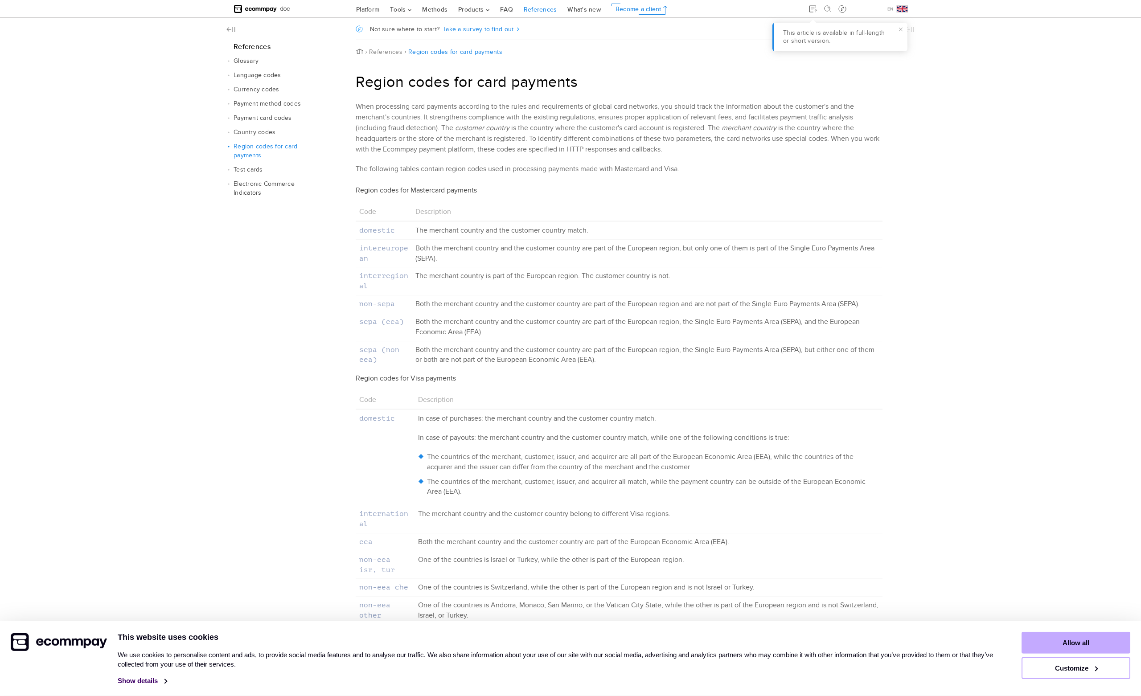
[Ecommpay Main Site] (255, 9)
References (540, 9)
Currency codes (256, 89)
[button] (228, 61)
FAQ (506, 9)
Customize (1072, 668)
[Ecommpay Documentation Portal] (285, 9)
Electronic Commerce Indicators (264, 188)
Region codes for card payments (265, 151)
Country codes (254, 132)
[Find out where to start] (842, 9)
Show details (139, 680)
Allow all (1076, 643)
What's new (584, 9)
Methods (434, 9)
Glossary (246, 61)
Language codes (257, 75)
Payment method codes (267, 103)
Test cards (248, 169)
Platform (367, 9)
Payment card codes (263, 118)
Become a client (638, 8)
